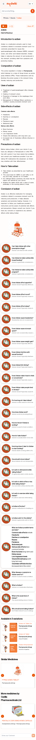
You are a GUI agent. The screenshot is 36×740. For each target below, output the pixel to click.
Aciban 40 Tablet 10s (25, 623)
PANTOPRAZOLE (7, 33)
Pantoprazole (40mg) (25, 626)
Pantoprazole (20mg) (25, 636)
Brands (13, 18)
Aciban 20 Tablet (24, 634)
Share (29, 26)
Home (6, 18)
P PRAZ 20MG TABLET (10, 680)
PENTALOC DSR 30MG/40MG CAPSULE (17, 721)
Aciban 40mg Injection (26, 644)
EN (30, 4)
